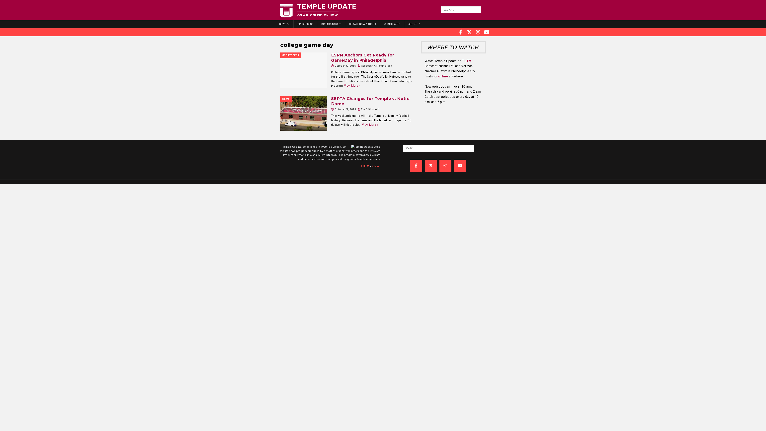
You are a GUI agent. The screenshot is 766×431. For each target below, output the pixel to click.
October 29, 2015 (345, 109)
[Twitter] (469, 32)
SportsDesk (305, 24)
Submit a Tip (392, 24)
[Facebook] (461, 32)
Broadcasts (329, 24)
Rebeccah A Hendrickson (376, 65)
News (282, 24)
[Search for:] (461, 9)
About (412, 24)
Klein (375, 166)
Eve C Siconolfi (370, 109)
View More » (352, 85)
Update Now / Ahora (362, 24)
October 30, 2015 (345, 65)
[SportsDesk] (303, 70)
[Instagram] (478, 32)
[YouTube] (487, 32)
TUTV (466, 61)
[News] (303, 113)
